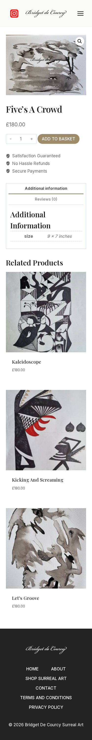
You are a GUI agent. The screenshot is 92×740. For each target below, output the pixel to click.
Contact (46, 688)
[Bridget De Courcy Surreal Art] (46, 13)
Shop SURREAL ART (46, 678)
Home (32, 668)
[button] (79, 41)
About (58, 668)
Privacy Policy (46, 707)
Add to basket (58, 138)
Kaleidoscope (26, 361)
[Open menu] (80, 13)
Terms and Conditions (46, 697)
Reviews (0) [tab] (46, 199)
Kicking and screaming (37, 479)
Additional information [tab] (46, 188)
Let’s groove (25, 598)
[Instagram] (14, 13)
